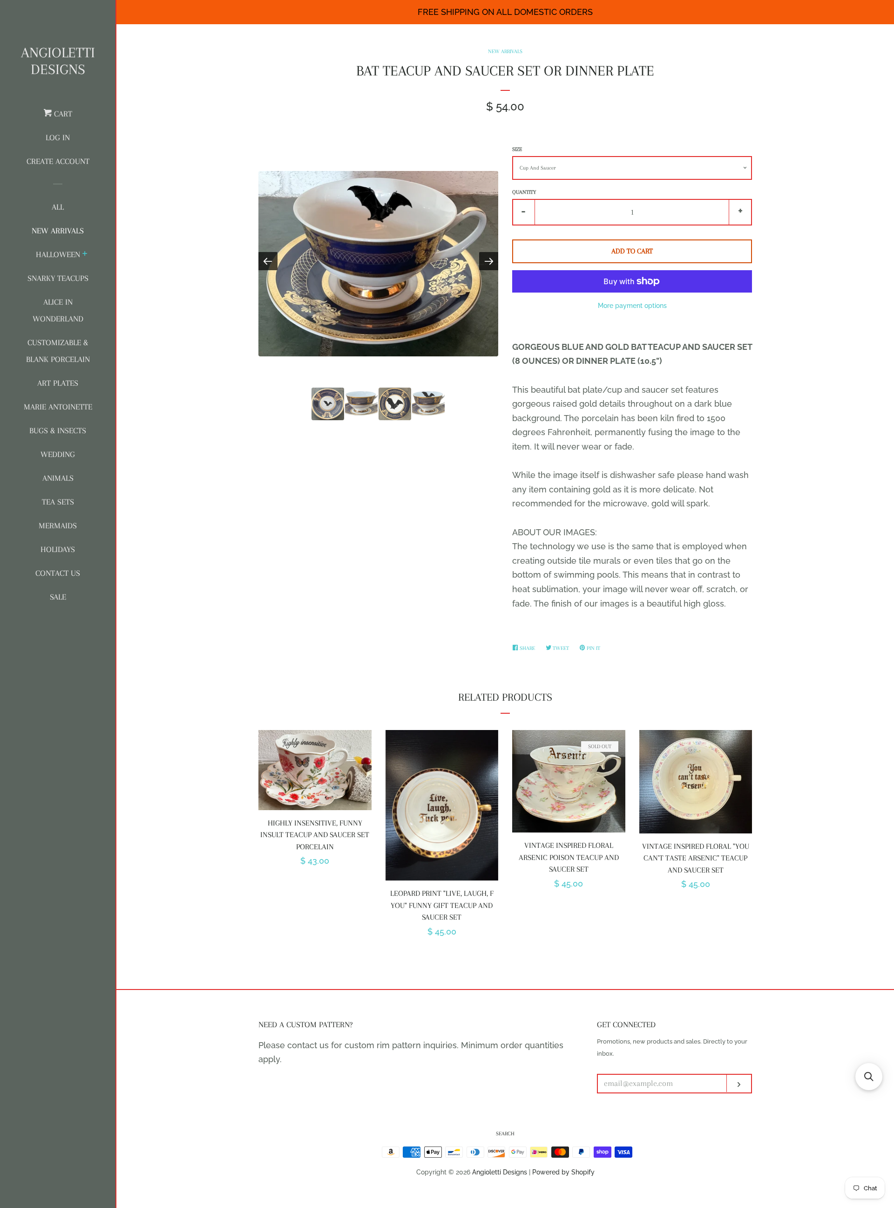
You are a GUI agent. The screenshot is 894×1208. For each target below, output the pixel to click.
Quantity (524, 192)
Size (517, 149)
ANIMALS (58, 478)
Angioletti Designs (58, 60)
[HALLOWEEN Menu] (85, 254)
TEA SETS (58, 501)
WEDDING (58, 454)
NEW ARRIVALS (58, 230)
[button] (868, 1076)
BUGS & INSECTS (57, 430)
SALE (58, 596)
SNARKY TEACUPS (57, 278)
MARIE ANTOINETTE (58, 406)
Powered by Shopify (563, 1172)
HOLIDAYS (58, 549)
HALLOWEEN (58, 254)
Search (505, 1134)
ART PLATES (57, 383)
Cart (62, 113)
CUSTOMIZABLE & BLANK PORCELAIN (58, 351)
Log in (58, 137)
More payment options (632, 305)
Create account (58, 161)
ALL (58, 207)
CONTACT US (57, 573)
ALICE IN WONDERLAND (58, 310)
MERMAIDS (58, 525)
